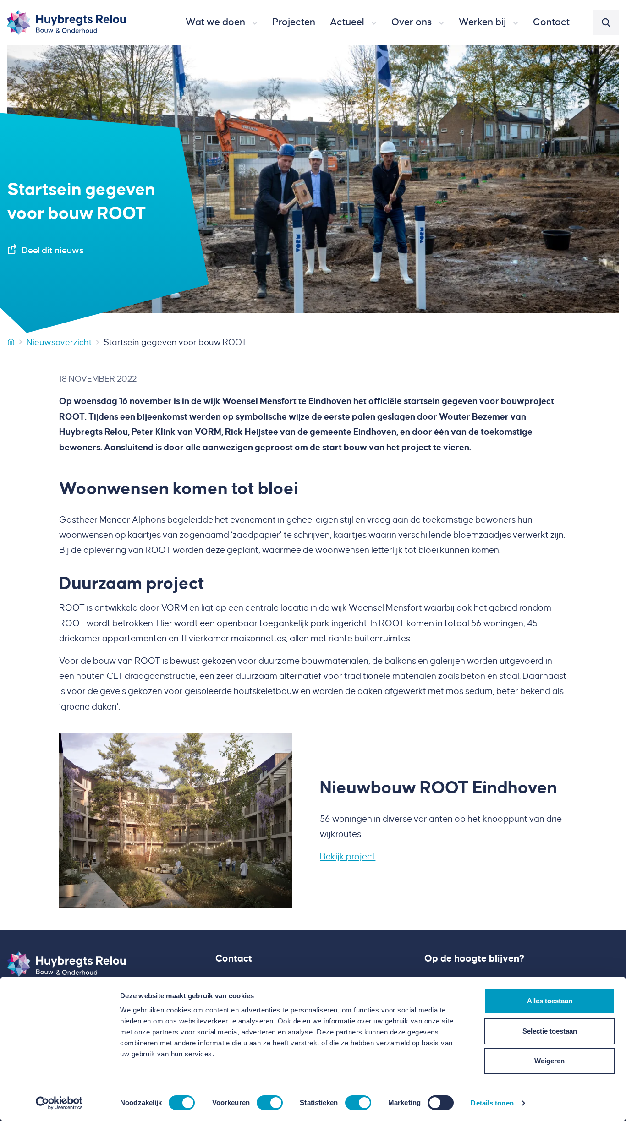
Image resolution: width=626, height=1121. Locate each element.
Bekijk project (347, 856)
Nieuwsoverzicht (59, 342)
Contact (233, 958)
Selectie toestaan (549, 1031)
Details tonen (492, 1103)
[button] (221, 22)
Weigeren (549, 1061)
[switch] (270, 1102)
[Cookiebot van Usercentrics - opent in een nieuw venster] (59, 1103)
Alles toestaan (549, 1001)
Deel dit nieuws (52, 250)
